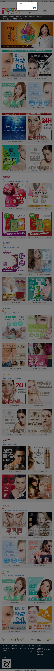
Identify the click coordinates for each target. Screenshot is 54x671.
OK (35, 8)
